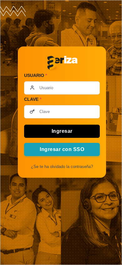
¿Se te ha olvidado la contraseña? (62, 166)
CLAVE (32, 99)
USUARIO (35, 75)
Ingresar (62, 131)
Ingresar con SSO (62, 149)
